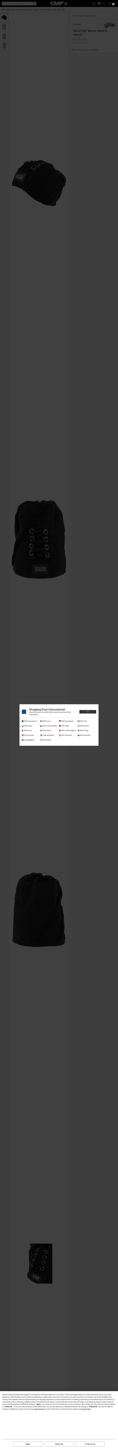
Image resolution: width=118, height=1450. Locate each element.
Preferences (90, 1444)
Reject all (59, 1444)
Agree (27, 1444)
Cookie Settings (39, 1409)
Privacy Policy (86, 1409)
